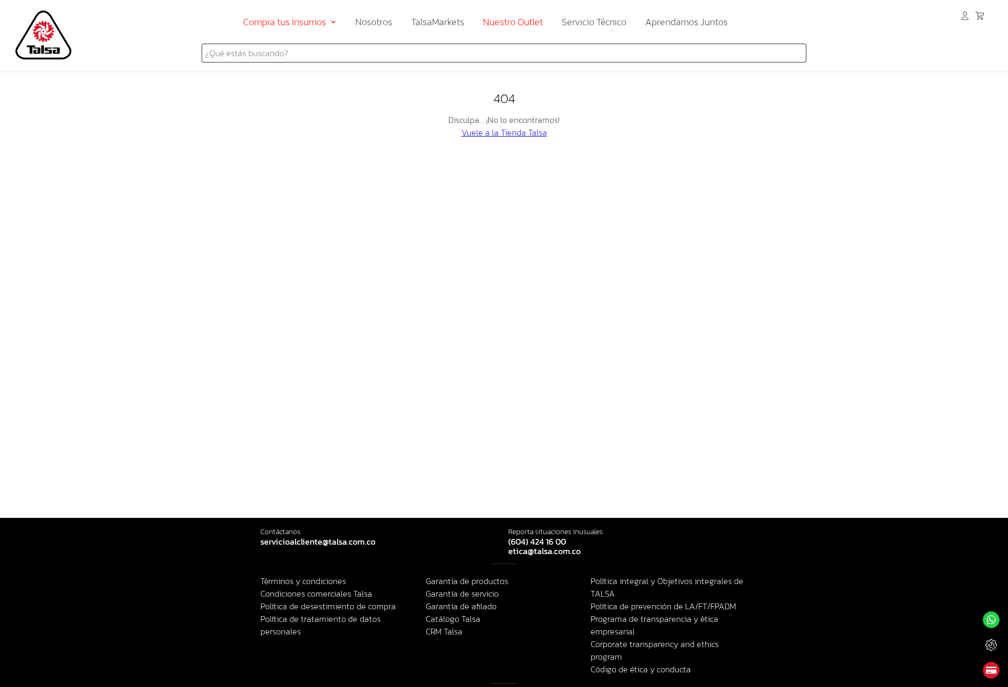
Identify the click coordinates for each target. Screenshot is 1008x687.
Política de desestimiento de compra (328, 606)
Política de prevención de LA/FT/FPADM (663, 606)
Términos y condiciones (303, 581)
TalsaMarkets (437, 22)
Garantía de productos (467, 581)
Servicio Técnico (594, 22)
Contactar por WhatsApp (991, 619)
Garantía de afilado (461, 606)
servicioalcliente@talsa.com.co (317, 542)
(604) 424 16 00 (537, 542)
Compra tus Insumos (284, 22)
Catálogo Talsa (453, 618)
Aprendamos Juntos (686, 22)
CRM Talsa (444, 631)
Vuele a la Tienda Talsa (504, 132)
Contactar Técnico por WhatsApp (991, 645)
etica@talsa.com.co (544, 551)
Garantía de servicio (462, 593)
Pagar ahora (991, 670)
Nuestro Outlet (513, 22)
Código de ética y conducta (641, 669)
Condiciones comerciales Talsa (316, 593)
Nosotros (373, 22)
